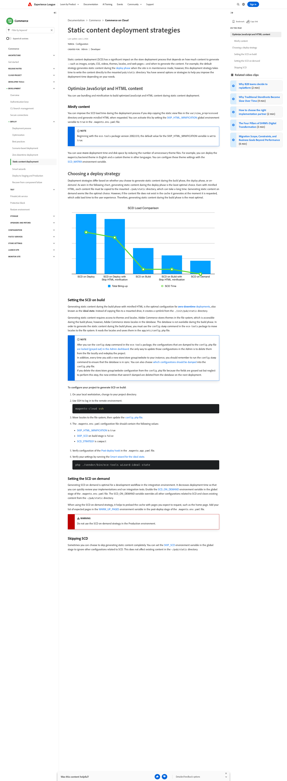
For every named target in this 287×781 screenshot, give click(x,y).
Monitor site (14, 256)
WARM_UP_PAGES (109, 509)
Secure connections (19, 115)
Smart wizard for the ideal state (127, 456)
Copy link (254, 21)
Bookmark (240, 21)
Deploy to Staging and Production (27, 175)
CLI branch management (22, 108)
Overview (14, 95)
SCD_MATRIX (75, 161)
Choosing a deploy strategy (244, 47)
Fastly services (15, 237)
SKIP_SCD (82, 435)
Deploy (13, 121)
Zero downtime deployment (25, 154)
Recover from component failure (27, 182)
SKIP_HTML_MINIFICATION (182, 117)
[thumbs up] (157, 776)
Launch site (13, 250)
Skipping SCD (240, 67)
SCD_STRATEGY (85, 441)
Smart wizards (19, 169)
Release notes (15, 68)
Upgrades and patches (20, 223)
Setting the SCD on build (245, 54)
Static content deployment (25, 161)
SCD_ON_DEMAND (168, 489)
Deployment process (21, 128)
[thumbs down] (164, 776)
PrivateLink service (19, 196)
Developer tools (16, 82)
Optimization (18, 134)
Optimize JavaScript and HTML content (251, 34)
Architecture (14, 55)
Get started (13, 61)
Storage (14, 216)
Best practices (18, 141)
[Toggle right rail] (232, 13)
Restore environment (20, 209)
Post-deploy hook (110, 450)
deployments (194, 306)
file (134, 417)
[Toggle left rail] (55, 13)
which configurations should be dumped (174, 362)
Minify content (241, 40)
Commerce (95, 20)
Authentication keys (19, 101)
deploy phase (123, 68)
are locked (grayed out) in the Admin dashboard (103, 349)
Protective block (17, 202)
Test (12, 189)
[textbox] (30, 30)
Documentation (76, 20)
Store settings (15, 243)
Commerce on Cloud (117, 20)
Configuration (82, 43)
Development (14, 88)
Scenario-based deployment (25, 148)
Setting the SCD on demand (247, 60)
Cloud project (15, 75)
